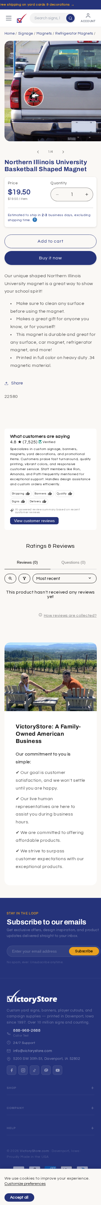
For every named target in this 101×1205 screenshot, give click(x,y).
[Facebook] (11, 1070)
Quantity (58, 183)
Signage (25, 33)
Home (9, 33)
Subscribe (84, 951)
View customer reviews (34, 520)
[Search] (70, 18)
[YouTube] (57, 1070)
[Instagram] (23, 1070)
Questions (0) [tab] (73, 562)
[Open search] (10, 578)
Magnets (44, 33)
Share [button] (17, 383)
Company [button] (15, 1108)
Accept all (19, 1197)
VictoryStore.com (34, 1151)
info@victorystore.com (32, 1051)
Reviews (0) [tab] (27, 562)
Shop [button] (12, 1087)
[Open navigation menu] (8, 18)
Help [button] (11, 1128)
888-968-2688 (27, 1030)
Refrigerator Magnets (74, 33)
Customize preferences (25, 1184)
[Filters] (24, 578)
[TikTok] (34, 1070)
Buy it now (50, 258)
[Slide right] (63, 152)
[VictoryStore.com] (22, 18)
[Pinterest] (46, 1070)
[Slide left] (38, 152)
